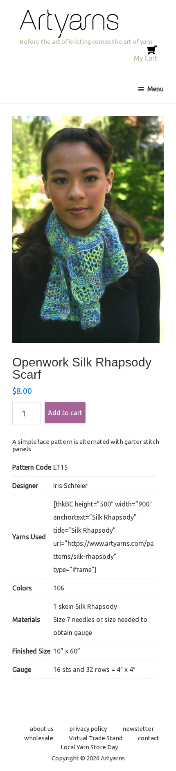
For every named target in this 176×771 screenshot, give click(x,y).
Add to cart (65, 412)
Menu (155, 89)
